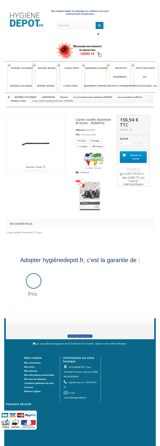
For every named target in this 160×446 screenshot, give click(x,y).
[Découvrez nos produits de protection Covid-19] (80, 50)
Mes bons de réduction (35, 379)
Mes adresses (30, 371)
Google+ (84, 146)
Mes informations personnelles (39, 375)
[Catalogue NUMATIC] (88, 194)
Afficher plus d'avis (80, 336)
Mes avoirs (29, 367)
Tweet (83, 141)
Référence (80, 130)
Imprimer (84, 172)
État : (78, 134)
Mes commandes (32, 363)
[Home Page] (8, 97)
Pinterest (98, 146)
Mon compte (33, 358)
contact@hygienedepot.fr (75, 397)
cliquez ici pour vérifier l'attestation (110, 344)
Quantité (124, 138)
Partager (95, 141)
